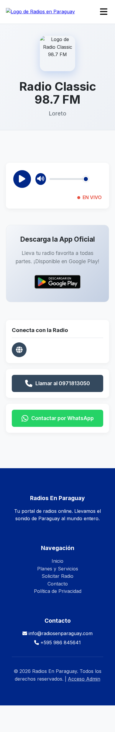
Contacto (57, 584)
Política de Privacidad (57, 591)
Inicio (57, 561)
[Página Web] (19, 349)
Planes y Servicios (57, 569)
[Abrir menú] (103, 12)
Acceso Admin (84, 679)
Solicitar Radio (57, 576)
